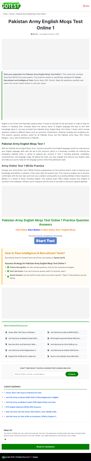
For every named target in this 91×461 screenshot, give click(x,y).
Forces (11, 14)
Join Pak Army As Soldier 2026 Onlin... (65, 350)
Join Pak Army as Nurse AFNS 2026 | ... (65, 332)
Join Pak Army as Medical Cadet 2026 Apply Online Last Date (31, 402)
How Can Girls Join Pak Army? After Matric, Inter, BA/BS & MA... (31, 412)
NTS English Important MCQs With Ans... (65, 338)
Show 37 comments (45, 447)
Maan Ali (35, 34)
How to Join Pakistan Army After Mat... (64, 356)
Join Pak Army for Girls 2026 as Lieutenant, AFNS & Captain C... (31, 416)
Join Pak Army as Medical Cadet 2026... (23, 338)
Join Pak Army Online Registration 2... (22, 350)
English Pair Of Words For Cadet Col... (22, 356)
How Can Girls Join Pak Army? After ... (22, 344)
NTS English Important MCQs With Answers (23, 407)
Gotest (35, 457)
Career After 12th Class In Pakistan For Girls (23, 393)
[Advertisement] (45, 54)
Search (72, 374)
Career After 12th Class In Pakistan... (22, 332)
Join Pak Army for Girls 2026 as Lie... (64, 344)
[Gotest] (11, 6)
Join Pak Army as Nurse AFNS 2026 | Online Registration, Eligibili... (32, 397)
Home (5, 14)
